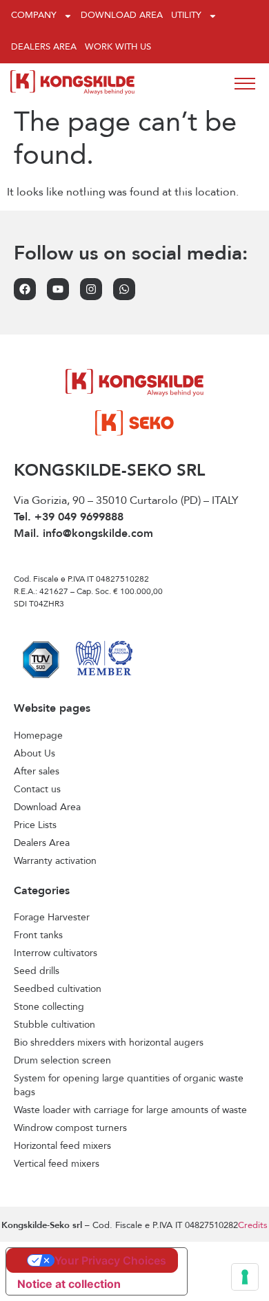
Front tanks (38, 935)
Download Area (122, 15)
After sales (36, 771)
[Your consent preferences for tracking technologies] (245, 1277)
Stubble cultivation (54, 1025)
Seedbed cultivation (57, 989)
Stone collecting (49, 1007)
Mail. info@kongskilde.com (83, 534)
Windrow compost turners (70, 1128)
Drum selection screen (62, 1061)
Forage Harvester (52, 917)
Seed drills (36, 971)
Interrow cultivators (55, 953)
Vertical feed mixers (56, 1164)
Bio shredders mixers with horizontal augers (108, 1043)
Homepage (38, 736)
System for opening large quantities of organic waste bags (128, 1085)
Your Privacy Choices (110, 1260)
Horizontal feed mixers (62, 1146)
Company (34, 15)
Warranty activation (55, 861)
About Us (34, 754)
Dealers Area (44, 47)
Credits (253, 1225)
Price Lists (35, 825)
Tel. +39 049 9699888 (68, 517)
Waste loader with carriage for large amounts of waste (130, 1110)
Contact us (37, 789)
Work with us (118, 47)
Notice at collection (69, 1284)
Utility (186, 15)
